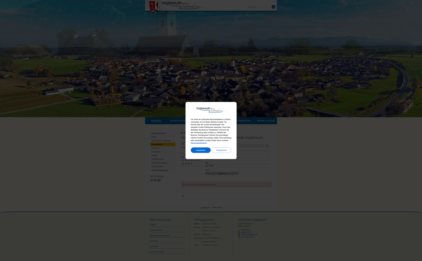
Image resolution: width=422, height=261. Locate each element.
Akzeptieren (200, 150)
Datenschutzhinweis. (199, 143)
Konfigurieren (221, 150)
